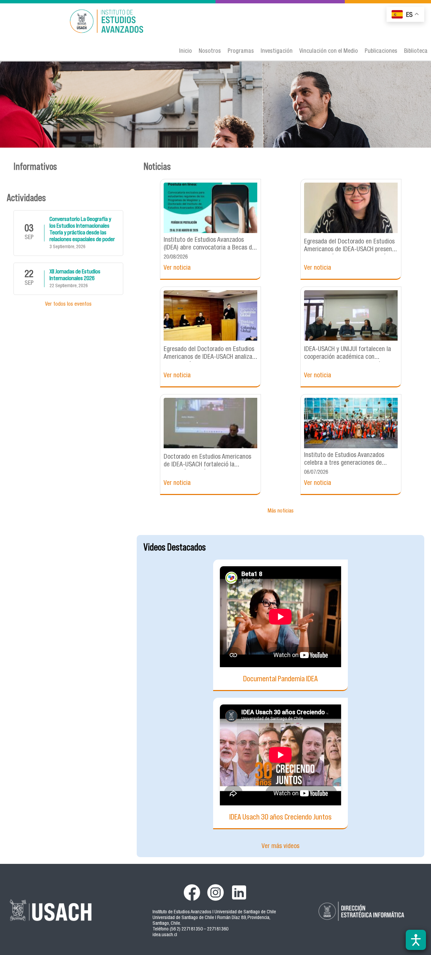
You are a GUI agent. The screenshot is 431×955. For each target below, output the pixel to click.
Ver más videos (280, 846)
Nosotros (210, 51)
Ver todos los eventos (68, 304)
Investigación (277, 51)
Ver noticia (177, 268)
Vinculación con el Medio (328, 51)
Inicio (185, 51)
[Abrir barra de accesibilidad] (416, 940)
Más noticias (281, 511)
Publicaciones (381, 51)
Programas (241, 51)
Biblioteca (416, 51)
